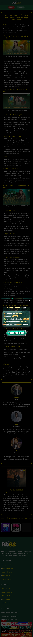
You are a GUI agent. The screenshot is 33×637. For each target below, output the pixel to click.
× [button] (29, 300)
